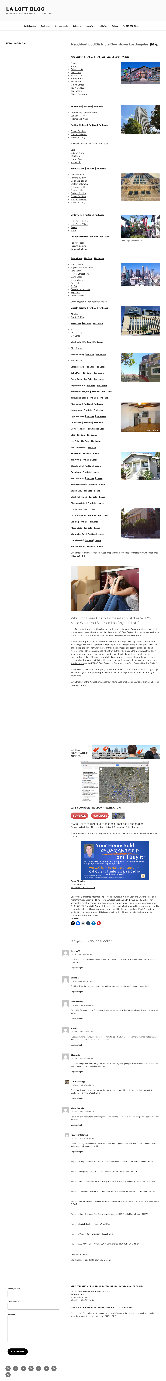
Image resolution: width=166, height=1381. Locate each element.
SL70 (73, 329)
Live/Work (90, 26)
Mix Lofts (75, 336)
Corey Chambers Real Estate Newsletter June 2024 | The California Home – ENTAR (113, 1214)
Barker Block (77, 78)
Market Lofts (77, 264)
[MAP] (119, 808)
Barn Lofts (76, 72)
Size (109, 827)
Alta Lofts (75, 314)
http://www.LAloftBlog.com (83, 887)
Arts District (77, 57)
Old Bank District (79, 236)
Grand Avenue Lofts (80, 289)
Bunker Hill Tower (79, 116)
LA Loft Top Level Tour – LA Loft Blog (94, 1224)
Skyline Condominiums (82, 267)
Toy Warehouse (78, 88)
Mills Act (103, 26)
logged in (87, 1260)
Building (85, 827)
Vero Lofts (76, 271)
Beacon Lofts (77, 75)
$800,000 (122, 824)
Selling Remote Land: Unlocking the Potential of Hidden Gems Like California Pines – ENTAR (117, 1191)
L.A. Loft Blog (78, 1081)
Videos (125, 57)
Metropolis (76, 162)
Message (11, 1314)
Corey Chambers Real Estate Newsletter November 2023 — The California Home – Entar (116, 1161)
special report (77, 663)
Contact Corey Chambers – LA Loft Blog (96, 1234)
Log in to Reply (77, 968)
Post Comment (17, 1352)
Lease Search (113, 57)
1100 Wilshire (77, 153)
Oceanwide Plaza (79, 295)
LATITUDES (76, 332)
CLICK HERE (110, 1316)
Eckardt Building (79, 134)
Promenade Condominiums (84, 112)
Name (14, 1289)
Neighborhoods (61, 26)
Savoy (74, 63)
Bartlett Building (78, 193)
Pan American (77, 174)
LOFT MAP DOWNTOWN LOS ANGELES (79, 753)
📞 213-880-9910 (131, 26)
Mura (73, 66)
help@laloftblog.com (79, 1297)
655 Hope (75, 156)
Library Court (77, 159)
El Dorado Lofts (78, 187)
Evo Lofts (75, 283)
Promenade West (79, 119)
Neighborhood (98, 827)
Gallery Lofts (77, 69)
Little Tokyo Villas (79, 224)
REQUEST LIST (79, 556)
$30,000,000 (136, 824)
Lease (96, 453)
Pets (128, 827)
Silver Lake (76, 323)
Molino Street (77, 85)
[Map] (155, 44)
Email (14, 1301)
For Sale (89, 57)
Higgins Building (78, 178)
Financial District (79, 143)
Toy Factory (76, 91)
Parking (136, 827)
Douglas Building (79, 181)
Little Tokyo (77, 215)
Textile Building (78, 137)
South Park (76, 258)
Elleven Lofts (77, 280)
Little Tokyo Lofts (79, 221)
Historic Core (77, 168)
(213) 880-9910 (77, 1294)
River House (76, 360)
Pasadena (76, 472)
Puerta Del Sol (77, 317)
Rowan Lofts (77, 190)
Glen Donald (76, 348)
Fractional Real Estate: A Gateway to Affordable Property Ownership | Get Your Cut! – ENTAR (117, 1181)
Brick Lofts (76, 81)
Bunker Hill (76, 106)
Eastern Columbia (79, 184)
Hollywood (76, 453)
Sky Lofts (75, 292)
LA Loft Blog (25, 9)
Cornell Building (78, 131)
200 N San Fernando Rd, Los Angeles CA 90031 (90, 1291)
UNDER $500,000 (106, 824)
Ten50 (74, 286)
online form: (80, 685)
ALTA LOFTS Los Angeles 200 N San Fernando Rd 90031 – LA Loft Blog (109, 1244)
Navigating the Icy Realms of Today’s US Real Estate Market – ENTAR (108, 1171)
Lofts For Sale (30, 26)
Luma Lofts (76, 277)
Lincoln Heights (78, 308)
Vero (73, 150)
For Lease (45, 26)
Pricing (115, 26)
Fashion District (79, 125)
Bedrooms (118, 827)
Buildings (76, 26)
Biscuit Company (79, 94)
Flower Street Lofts (80, 274)
